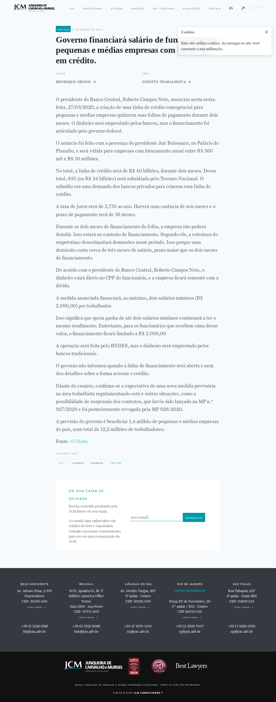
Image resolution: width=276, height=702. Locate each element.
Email (61, 462)
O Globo (79, 441)
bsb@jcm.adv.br (86, 632)
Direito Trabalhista (164, 81)
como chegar (34, 607)
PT (259, 8)
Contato (215, 8)
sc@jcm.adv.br (138, 632)
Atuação (117, 8)
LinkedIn (78, 462)
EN (252, 8)
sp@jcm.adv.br (241, 632)
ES (265, 8)
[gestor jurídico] (243, 8)
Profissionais (92, 8)
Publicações (191, 8)
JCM (71, 8)
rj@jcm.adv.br (190, 632)
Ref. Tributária (163, 8)
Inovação (137, 8)
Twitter (115, 462)
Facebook (97, 462)
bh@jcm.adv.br (34, 632)
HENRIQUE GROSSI (73, 81)
